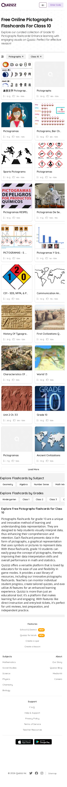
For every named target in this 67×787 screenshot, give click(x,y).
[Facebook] (36, 773)
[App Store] (24, 741)
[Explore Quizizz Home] (8, 5)
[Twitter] (30, 773)
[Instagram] (42, 773)
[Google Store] (43, 741)
